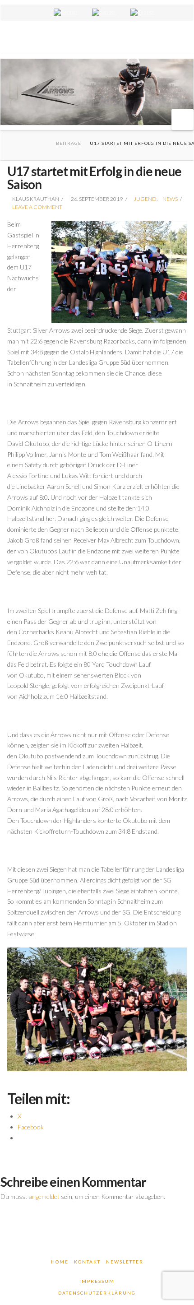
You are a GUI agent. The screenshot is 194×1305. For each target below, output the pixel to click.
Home (60, 1261)
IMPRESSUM (97, 1281)
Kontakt (87, 1261)
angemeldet (44, 1196)
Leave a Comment (36, 207)
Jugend (145, 198)
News (170, 198)
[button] (182, 119)
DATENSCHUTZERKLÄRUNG (97, 1293)
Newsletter (124, 1261)
